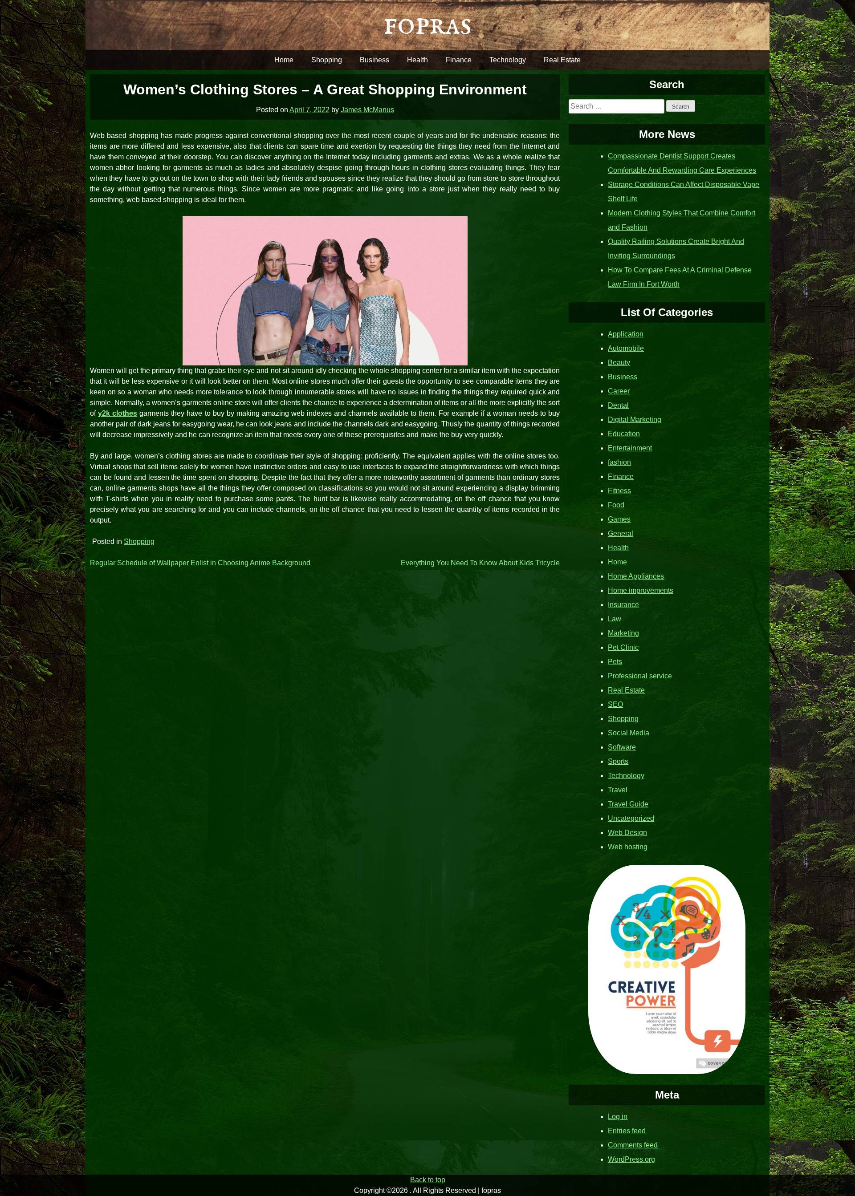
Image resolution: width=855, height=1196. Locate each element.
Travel (617, 790)
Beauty (619, 362)
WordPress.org (631, 1159)
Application (625, 334)
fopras (427, 25)
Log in (617, 1116)
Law (614, 619)
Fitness (619, 491)
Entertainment (630, 448)
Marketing (623, 633)
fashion (619, 462)
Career (619, 391)
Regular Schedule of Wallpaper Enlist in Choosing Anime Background (200, 563)
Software (622, 747)
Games (619, 519)
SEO (615, 704)
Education (624, 434)
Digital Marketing (634, 419)
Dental (618, 405)
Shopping (326, 60)
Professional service (640, 676)
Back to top (427, 1180)
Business (374, 60)
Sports (618, 761)
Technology (507, 60)
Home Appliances (636, 576)
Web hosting (627, 847)
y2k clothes (117, 413)
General (620, 533)
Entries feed (627, 1131)
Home (283, 60)
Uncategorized (631, 818)
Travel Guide (628, 804)
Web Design (627, 832)
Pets (615, 661)
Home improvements (640, 590)
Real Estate (562, 60)
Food (616, 505)
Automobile (626, 348)
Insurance (623, 604)
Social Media (628, 733)
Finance (459, 60)
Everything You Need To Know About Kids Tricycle (480, 563)
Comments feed (633, 1145)
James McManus (367, 110)
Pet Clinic (623, 647)
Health (417, 60)
